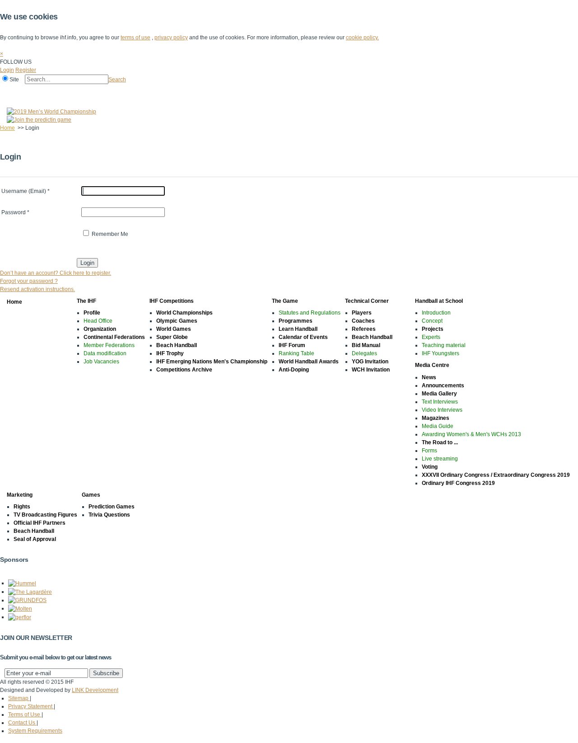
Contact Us (22, 722)
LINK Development (95, 690)
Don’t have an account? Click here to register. (55, 273)
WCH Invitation (371, 370)
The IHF (39, 92)
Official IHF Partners (39, 523)
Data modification (105, 353)
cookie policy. (362, 37)
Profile (92, 313)
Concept (432, 321)
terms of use (135, 37)
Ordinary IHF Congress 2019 (458, 483)
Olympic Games (176, 321)
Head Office (98, 321)
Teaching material (444, 345)
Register (25, 70)
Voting (430, 467)
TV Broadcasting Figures (45, 515)
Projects (432, 329)
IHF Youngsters (440, 353)
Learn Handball (298, 329)
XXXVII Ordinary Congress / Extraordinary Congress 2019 (496, 475)
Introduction (436, 313)
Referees (364, 329)
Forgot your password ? (29, 281)
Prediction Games (112, 506)
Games (358, 92)
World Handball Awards (309, 361)
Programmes (295, 321)
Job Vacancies (101, 361)
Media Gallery (439, 393)
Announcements (443, 385)
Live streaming (440, 459)
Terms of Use (25, 714)
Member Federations (109, 345)
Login (7, 70)
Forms (429, 450)
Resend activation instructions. (37, 289)
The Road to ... (440, 442)
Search (117, 79)
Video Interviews (442, 410)
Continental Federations (114, 337)
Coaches (363, 321)
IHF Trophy (170, 353)
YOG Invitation (370, 361)
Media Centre (283, 92)
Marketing (324, 92)
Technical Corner (175, 92)
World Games (173, 329)
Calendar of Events (303, 337)
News (429, 377)
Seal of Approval (35, 539)
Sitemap (19, 698)
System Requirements (35, 731)
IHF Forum (292, 345)
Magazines (435, 418)
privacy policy (171, 37)
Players (362, 313)
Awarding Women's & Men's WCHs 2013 (471, 434)
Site (14, 79)
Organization (100, 329)
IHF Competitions (82, 92)
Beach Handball (176, 345)
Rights (22, 506)
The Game (128, 92)
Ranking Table (296, 353)
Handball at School (231, 92)
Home (9, 92)
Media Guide (437, 426)
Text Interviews (440, 402)
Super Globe (172, 337)
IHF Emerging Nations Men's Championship (211, 361)
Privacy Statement (31, 706)
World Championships (184, 313)
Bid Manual (366, 345)
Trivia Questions (109, 515)
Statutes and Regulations (309, 313)
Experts (431, 337)
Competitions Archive (184, 370)
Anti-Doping (294, 370)
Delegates (364, 353)
